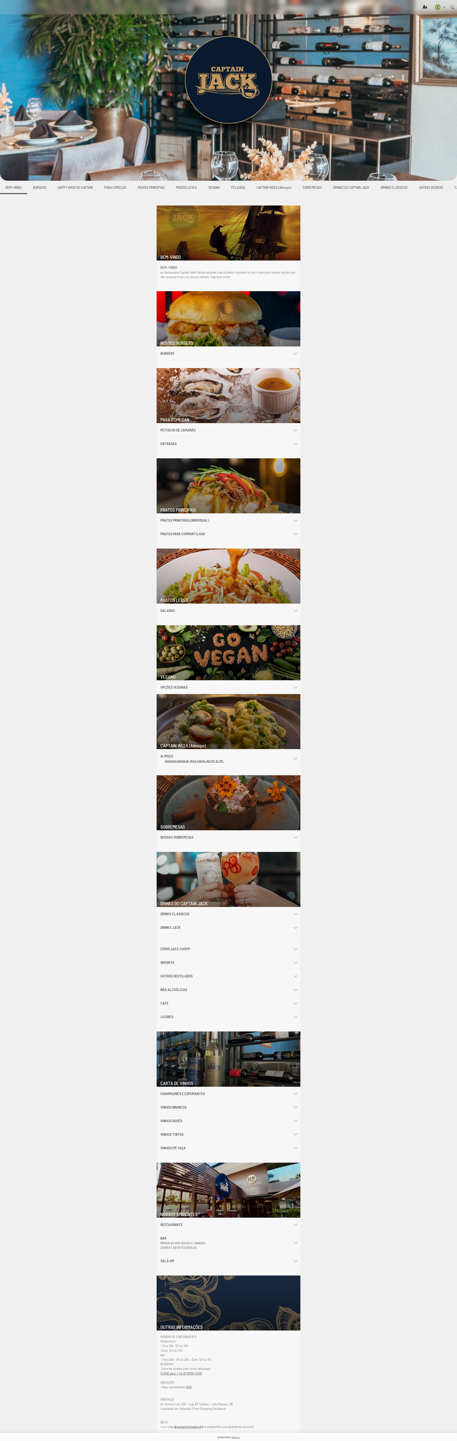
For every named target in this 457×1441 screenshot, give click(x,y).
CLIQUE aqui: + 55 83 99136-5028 (181, 1373)
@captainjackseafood (187, 1427)
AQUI (189, 1387)
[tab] (228, 233)
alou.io (236, 1437)
